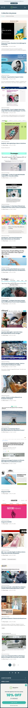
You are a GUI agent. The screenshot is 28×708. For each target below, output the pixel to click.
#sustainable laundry (11, 559)
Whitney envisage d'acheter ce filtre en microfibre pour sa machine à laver (12, 461)
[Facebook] (9, 672)
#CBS (3, 628)
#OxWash (4, 559)
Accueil (2, 16)
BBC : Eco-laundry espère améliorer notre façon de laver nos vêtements (13, 552)
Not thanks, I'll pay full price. (14, 705)
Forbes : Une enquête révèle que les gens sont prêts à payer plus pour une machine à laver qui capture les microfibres (13, 269)
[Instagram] (15, 672)
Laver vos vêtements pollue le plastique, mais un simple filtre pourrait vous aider (13, 656)
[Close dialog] (26, 685)
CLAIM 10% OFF (14, 702)
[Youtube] (18, 672)
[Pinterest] (12, 672)
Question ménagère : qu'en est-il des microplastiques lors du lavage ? (11, 332)
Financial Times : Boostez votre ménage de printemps (13, 44)
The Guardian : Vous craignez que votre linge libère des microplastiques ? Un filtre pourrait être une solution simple (13, 110)
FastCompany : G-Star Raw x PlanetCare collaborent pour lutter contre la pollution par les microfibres (13, 206)
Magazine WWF (5, 491)
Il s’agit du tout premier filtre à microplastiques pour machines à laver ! (13, 429)
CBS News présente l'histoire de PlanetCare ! (13, 619)
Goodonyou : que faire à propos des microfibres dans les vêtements (11, 238)
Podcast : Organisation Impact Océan (12, 77)
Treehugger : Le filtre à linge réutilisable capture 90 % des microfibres (13, 175)
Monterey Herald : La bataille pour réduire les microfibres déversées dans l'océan (13, 587)
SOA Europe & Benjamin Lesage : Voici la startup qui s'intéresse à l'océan (12, 364)
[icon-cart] (24, 7)
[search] (4, 7)
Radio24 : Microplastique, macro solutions (13, 143)
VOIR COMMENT (14, 3)
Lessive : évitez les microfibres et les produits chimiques (11, 398)
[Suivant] (18, 664)
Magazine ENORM (6, 522)
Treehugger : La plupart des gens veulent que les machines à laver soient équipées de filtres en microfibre (13, 301)
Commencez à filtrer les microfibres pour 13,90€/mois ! (14, 1)
